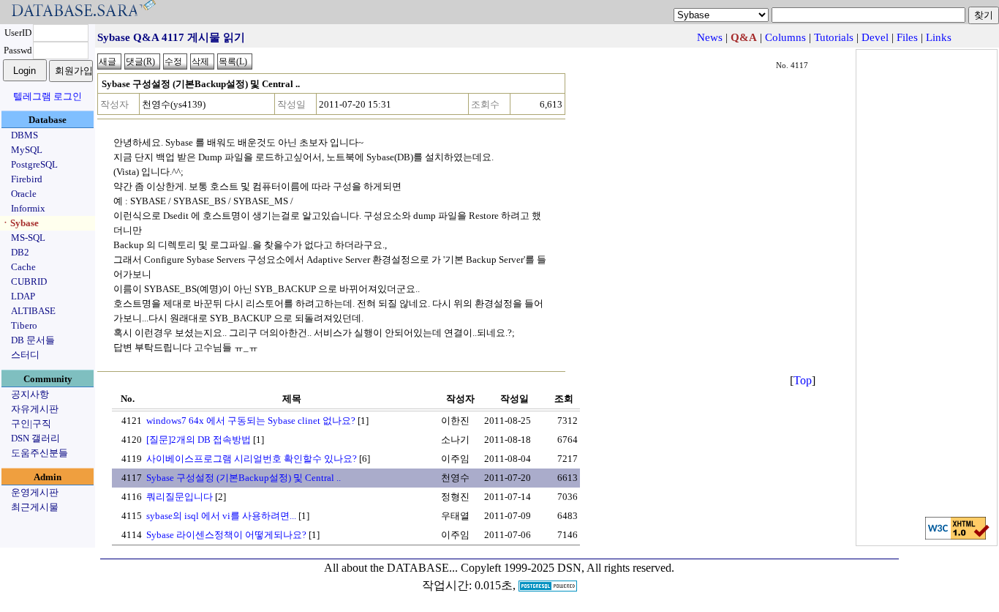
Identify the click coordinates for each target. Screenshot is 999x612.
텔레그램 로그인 (47, 96)
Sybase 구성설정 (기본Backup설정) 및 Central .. (243, 477)
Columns (785, 37)
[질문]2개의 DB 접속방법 (198, 439)
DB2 (20, 252)
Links (938, 37)
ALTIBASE (33, 310)
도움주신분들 (39, 452)
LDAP (23, 296)
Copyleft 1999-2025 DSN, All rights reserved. (567, 567)
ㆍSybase (20, 222)
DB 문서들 (33, 340)
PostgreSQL (34, 164)
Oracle (24, 193)
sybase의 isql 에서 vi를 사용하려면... (221, 515)
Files (907, 37)
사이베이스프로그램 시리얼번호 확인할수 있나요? (251, 458)
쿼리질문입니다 (179, 496)
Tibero (24, 325)
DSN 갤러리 (35, 438)
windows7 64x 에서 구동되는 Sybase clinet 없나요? (250, 420)
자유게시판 (35, 408)
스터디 (25, 354)
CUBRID (29, 281)
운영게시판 (35, 492)
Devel (875, 37)
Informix (28, 208)
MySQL (26, 149)
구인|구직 (31, 423)
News (710, 37)
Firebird (26, 178)
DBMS (24, 135)
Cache (23, 266)
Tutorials (833, 37)
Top (802, 380)
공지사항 (30, 394)
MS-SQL (28, 237)
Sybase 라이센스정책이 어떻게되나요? (226, 534)
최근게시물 (35, 506)
